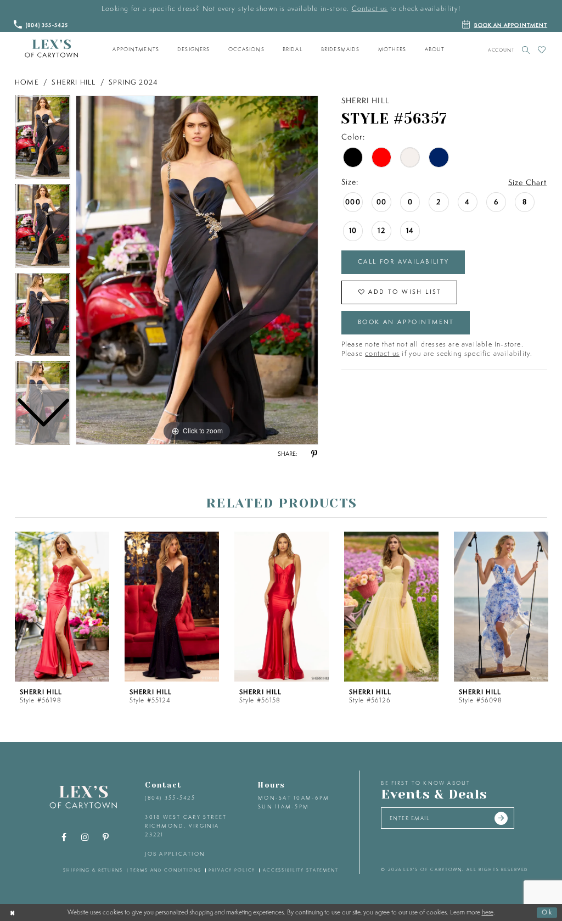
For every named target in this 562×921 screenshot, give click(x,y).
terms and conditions (165, 870)
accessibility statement (301, 870)
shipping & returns (93, 870)
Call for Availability (403, 261)
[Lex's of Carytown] (51, 49)
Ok (547, 912)
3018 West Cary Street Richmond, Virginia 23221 (186, 825)
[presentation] (62, 607)
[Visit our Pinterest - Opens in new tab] (106, 837)
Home (27, 82)
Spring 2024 (133, 82)
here (487, 912)
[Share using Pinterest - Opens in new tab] (314, 454)
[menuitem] (136, 49)
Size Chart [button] (527, 182)
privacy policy (232, 870)
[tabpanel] (197, 270)
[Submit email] (501, 818)
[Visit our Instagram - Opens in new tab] (85, 837)
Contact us (370, 8)
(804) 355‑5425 (170, 797)
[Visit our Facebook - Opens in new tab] (64, 837)
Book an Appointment (406, 321)
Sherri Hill (73, 82)
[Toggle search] (526, 49)
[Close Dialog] (12, 912)
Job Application (175, 853)
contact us (382, 353)
